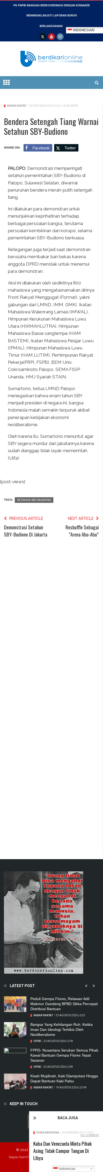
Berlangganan (51, 26)
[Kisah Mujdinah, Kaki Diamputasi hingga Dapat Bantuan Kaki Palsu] (15, 1081)
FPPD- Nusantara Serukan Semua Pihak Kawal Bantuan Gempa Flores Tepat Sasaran (64, 1055)
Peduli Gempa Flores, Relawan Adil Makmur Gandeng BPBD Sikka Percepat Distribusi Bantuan (64, 1004)
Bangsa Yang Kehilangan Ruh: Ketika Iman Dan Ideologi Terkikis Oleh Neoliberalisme (61, 1029)
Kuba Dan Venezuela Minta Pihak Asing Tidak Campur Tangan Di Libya (62, 1150)
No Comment (90, 1135)
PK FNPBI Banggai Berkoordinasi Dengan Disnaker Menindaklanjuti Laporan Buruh (51, 10)
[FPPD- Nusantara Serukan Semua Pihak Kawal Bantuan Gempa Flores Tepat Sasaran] (15, 1056)
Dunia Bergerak (47, 1132)
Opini (37, 1041)
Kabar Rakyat (17, 105)
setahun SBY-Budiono (34, 499)
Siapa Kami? (19, 1157)
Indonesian (66, 1169)
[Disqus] (51, 623)
